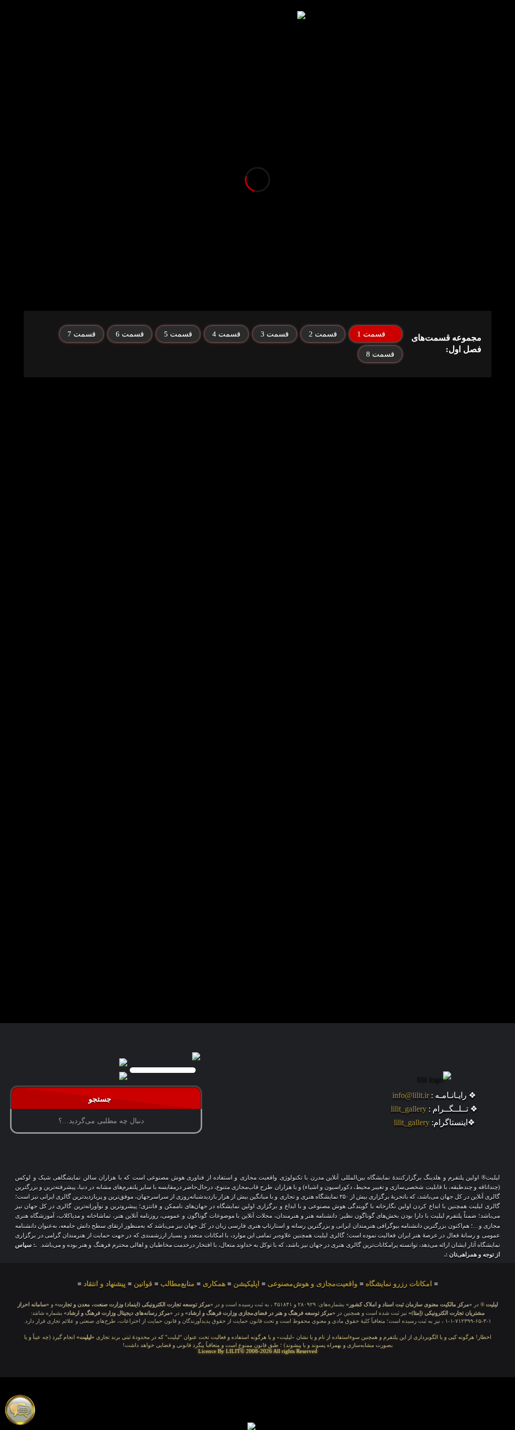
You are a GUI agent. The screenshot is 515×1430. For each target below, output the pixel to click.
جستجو (102, 1099)
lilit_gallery (408, 1109)
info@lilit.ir (410, 1095)
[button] (96, 17)
